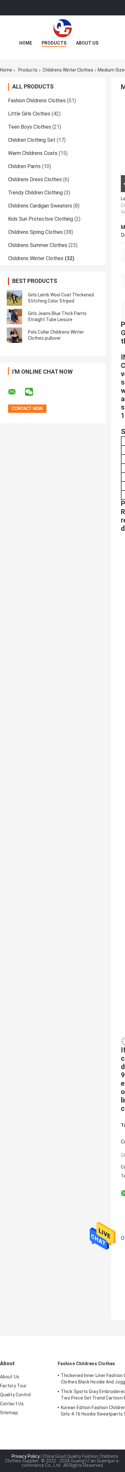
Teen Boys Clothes (29, 127)
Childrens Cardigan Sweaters (40, 206)
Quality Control (15, 1394)
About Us (87, 43)
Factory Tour (13, 1385)
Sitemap (9, 1412)
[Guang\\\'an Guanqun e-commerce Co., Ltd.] (62, 28)
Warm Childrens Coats (32, 153)
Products (54, 43)
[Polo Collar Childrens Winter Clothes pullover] (14, 335)
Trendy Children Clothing (35, 193)
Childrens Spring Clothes (35, 232)
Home (25, 43)
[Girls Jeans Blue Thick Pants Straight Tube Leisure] (14, 316)
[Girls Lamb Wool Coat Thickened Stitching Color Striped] (14, 298)
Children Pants (24, 166)
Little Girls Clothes (29, 114)
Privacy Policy (26, 1456)
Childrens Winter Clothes (68, 69)
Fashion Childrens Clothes (37, 101)
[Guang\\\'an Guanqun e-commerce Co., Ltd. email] (16, 392)
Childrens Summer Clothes (37, 245)
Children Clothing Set (31, 140)
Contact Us (12, 1403)
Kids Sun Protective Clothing (40, 219)
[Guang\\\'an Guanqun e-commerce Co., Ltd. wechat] (33, 392)
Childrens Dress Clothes (35, 179)
